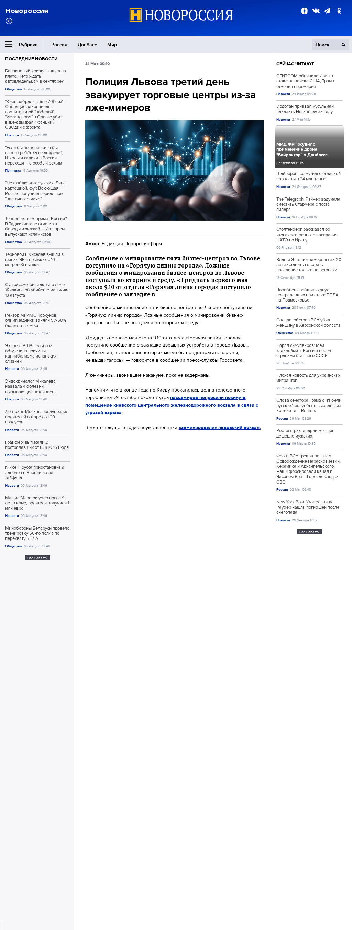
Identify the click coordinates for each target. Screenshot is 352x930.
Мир (112, 44)
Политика (13, 170)
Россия (59, 44)
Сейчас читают (295, 63)
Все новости (38, 558)
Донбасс (87, 44)
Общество (13, 89)
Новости (12, 135)
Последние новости (31, 58)
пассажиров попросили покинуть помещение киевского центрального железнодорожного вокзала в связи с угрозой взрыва (171, 405)
